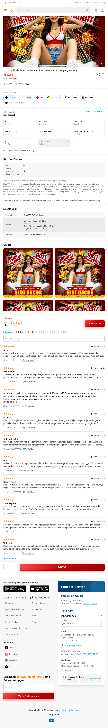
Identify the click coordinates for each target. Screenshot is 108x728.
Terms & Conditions (71, 710)
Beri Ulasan (95, 323)
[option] (54, 41)
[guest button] (102, 10)
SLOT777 (25, 165)
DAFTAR (62, 567)
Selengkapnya (94, 678)
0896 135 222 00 (90, 654)
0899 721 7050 (90, 603)
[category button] (5, 10)
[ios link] (39, 588)
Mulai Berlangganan (29, 696)
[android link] (14, 588)
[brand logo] (12, 10)
